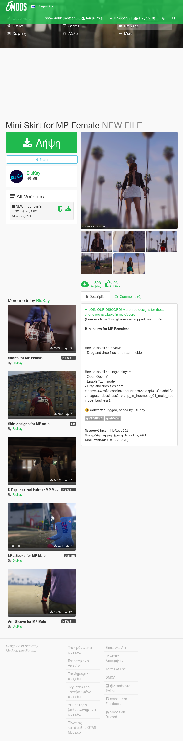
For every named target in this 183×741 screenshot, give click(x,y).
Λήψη (47, 142)
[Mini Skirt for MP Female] (129, 180)
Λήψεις (96, 286)
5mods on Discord (115, 714)
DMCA (110, 677)
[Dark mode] (164, 18)
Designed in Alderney (22, 645)
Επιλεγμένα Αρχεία (78, 663)
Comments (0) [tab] (130, 296)
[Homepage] (29, 178)
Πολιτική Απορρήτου (114, 658)
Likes (116, 286)
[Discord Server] (35, 178)
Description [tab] (97, 296)
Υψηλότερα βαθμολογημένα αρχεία (82, 709)
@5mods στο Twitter (118, 688)
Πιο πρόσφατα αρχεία (80, 650)
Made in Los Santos (21, 650)
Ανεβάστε (93, 18)
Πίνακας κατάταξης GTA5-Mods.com (82, 727)
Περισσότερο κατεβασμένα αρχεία (80, 691)
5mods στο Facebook (116, 701)
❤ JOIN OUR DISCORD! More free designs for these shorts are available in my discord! (124, 312)
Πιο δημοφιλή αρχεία (79, 676)
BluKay (33, 173)
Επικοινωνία (116, 647)
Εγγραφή (146, 18)
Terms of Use (116, 668)
